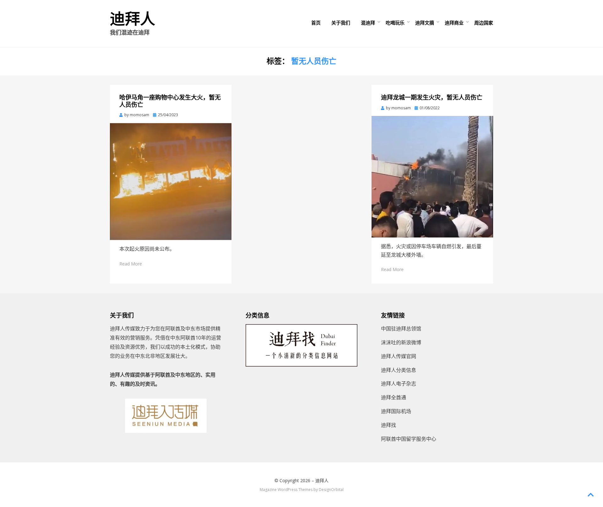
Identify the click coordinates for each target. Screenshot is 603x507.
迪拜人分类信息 (398, 370)
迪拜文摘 (424, 22)
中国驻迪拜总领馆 (401, 328)
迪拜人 (132, 19)
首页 (316, 22)
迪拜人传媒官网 (398, 356)
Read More (130, 264)
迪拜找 (388, 425)
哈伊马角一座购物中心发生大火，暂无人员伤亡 (170, 101)
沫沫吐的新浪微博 (401, 342)
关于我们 (340, 22)
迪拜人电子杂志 (398, 383)
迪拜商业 (454, 22)
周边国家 (483, 22)
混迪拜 (368, 22)
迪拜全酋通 (393, 397)
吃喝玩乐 (395, 22)
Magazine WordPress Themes (286, 489)
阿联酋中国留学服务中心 (408, 438)
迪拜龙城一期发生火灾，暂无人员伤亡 (431, 97)
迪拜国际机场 (396, 411)
